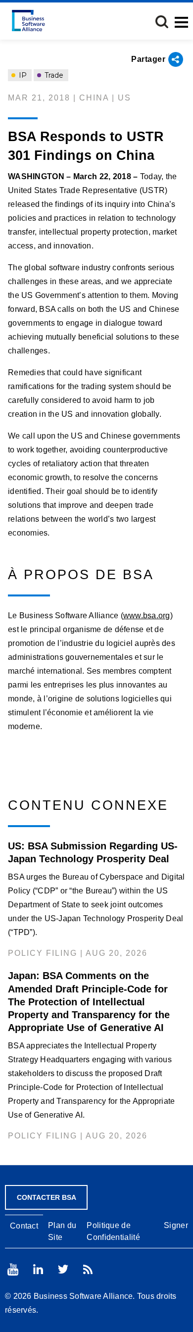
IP (22, 75)
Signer (176, 1225)
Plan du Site (62, 1231)
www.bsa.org (146, 615)
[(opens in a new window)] (12, 1269)
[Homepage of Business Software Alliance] (28, 20)
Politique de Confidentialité (113, 1231)
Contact (24, 1226)
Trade (53, 75)
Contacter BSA (46, 1197)
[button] (161, 21)
